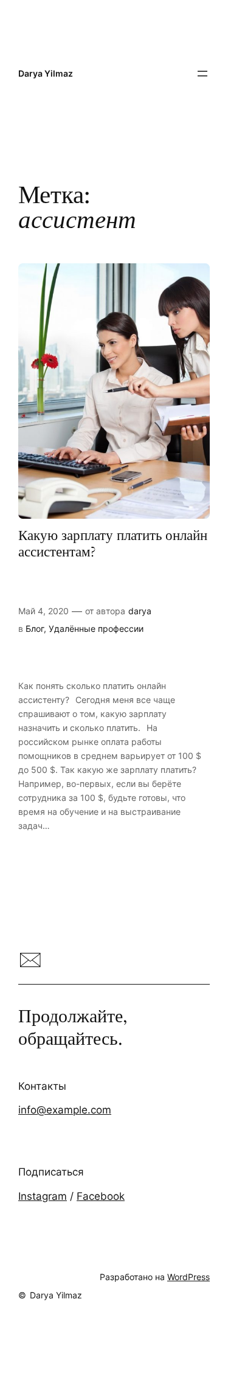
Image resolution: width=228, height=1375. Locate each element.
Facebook (101, 1196)
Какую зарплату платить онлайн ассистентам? (112, 544)
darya (139, 611)
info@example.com (64, 1110)
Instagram (42, 1196)
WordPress (188, 1277)
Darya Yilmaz (45, 73)
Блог (35, 628)
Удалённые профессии (96, 628)
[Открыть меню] (202, 73)
